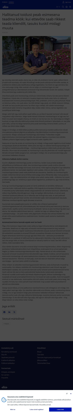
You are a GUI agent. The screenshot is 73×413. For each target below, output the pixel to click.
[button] (68, 393)
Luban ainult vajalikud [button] (36, 409)
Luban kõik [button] (60, 409)
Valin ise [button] (12, 409)
